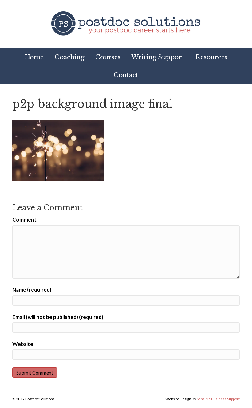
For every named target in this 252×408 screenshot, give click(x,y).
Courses (107, 57)
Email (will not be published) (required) (57, 317)
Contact (126, 75)
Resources (211, 57)
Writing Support (158, 57)
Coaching (69, 57)
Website (22, 344)
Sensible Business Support (218, 399)
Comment (24, 219)
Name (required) (31, 289)
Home (34, 57)
